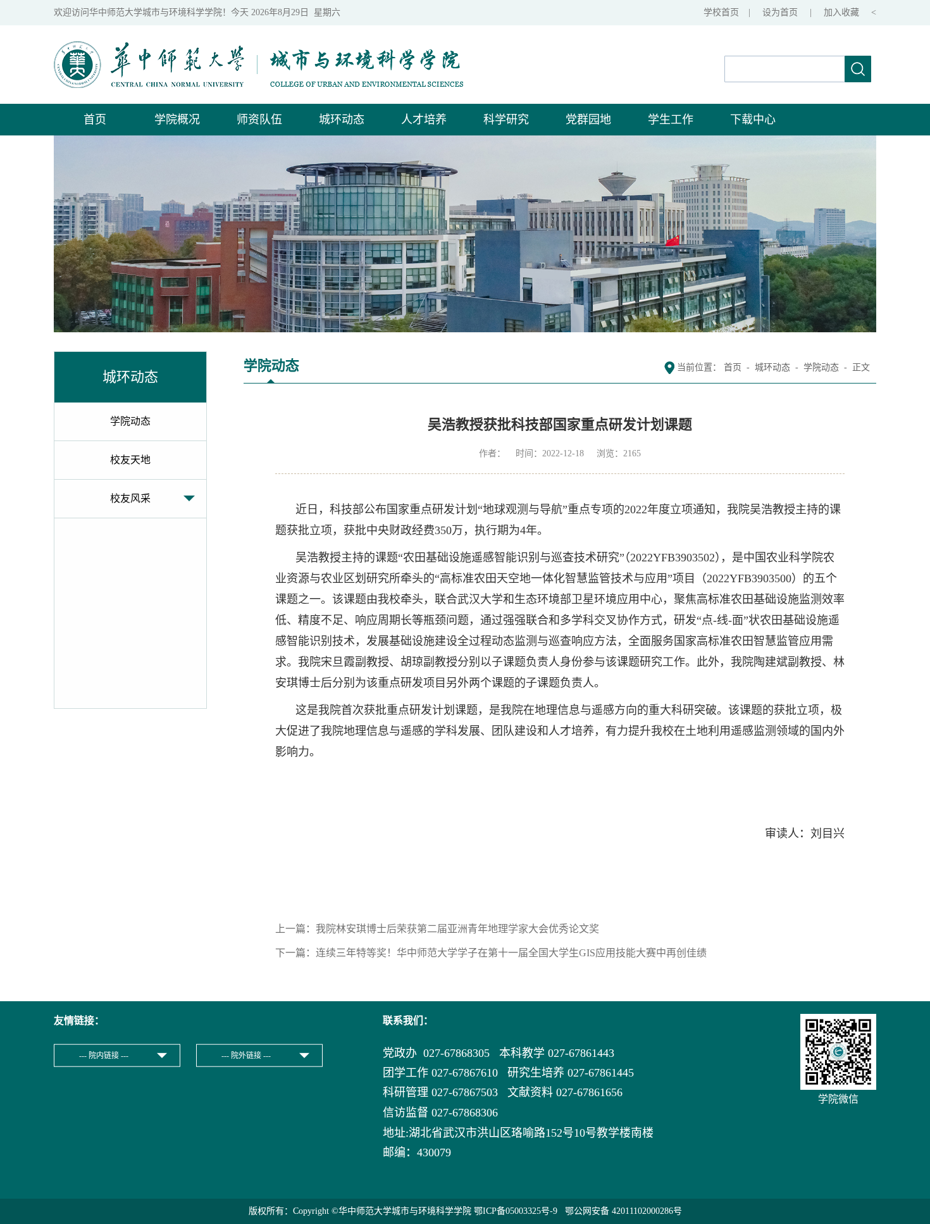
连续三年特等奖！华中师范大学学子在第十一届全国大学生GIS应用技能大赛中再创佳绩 (511, 952)
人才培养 (424, 119)
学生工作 (670, 119)
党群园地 (588, 119)
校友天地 (130, 459)
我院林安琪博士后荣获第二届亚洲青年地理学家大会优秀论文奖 (457, 928)
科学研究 (506, 119)
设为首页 (781, 12)
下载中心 (753, 119)
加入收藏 (843, 12)
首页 (95, 119)
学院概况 (177, 119)
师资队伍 (259, 119)
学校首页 (721, 12)
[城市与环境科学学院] (258, 48)
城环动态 (341, 119)
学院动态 (130, 421)
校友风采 (130, 498)
